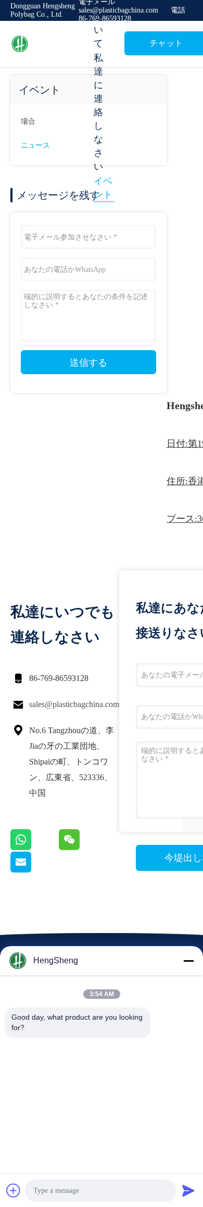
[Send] (188, 1190)
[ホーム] (52, 43)
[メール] (33, 870)
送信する (88, 362)
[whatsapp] (34, 847)
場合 (28, 121)
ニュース (35, 145)
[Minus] (188, 960)
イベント (103, 188)
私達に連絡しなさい (98, 112)
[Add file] (13, 1190)
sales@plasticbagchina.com (74, 704)
